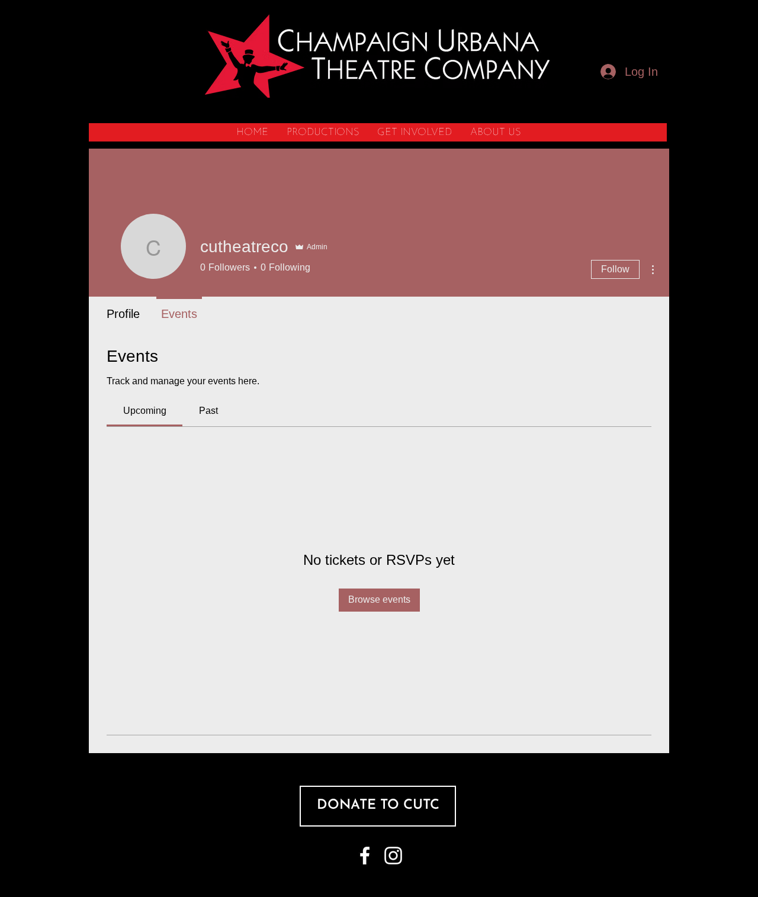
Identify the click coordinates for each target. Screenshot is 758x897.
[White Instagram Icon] (393, 855)
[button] (322, 132)
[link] (144, 411)
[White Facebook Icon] (365, 855)
